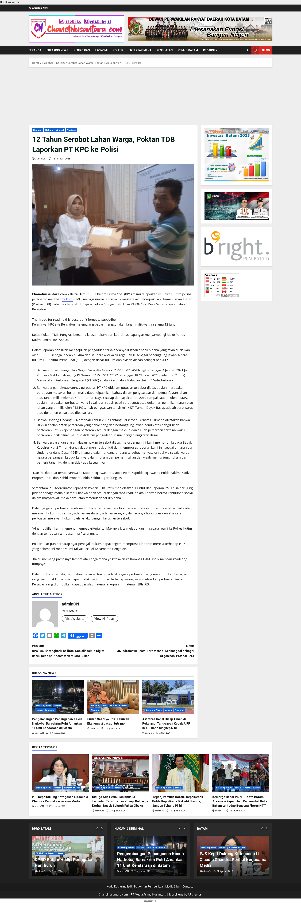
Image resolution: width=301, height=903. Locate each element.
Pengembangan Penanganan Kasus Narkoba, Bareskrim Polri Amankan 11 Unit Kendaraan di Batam (57, 723)
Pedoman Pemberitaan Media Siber (157, 886)
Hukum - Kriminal (54, 129)
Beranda (35, 50)
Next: (154, 651)
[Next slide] (102, 828)
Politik (118, 50)
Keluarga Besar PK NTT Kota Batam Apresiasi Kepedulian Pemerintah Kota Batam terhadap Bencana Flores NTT (239, 801)
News (266, 50)
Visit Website (74, 618)
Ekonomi (101, 50)
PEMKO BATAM (188, 50)
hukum (67, 299)
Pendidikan (82, 50)
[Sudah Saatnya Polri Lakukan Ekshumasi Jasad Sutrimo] (113, 697)
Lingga (168, 709)
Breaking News (57, 50)
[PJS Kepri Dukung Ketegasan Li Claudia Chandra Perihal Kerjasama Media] (60, 773)
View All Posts (104, 618)
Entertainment (140, 50)
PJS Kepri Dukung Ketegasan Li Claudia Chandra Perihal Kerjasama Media (233, 859)
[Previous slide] (97, 828)
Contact (188, 886)
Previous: (68, 651)
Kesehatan (165, 50)
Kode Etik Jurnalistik (119, 886)
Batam (57, 705)
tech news (148, 901)
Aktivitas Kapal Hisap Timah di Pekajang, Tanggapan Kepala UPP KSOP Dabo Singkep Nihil (166, 723)
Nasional (71, 129)
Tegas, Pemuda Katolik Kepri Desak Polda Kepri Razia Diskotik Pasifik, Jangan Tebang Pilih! (177, 801)
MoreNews (176, 894)
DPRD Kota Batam (45, 853)
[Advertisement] (150, 95)
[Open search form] (247, 50)
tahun (134, 398)
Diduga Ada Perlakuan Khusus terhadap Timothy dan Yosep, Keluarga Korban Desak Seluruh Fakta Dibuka (120, 801)
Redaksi (209, 50)
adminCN (40, 158)
